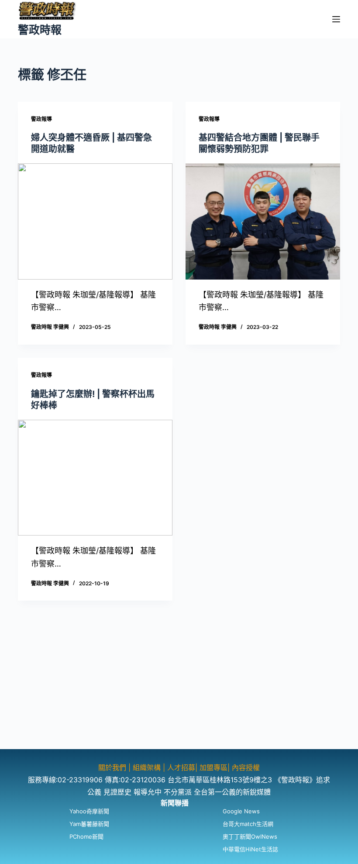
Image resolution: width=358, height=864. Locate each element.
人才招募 (181, 767)
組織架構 (147, 767)
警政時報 (40, 29)
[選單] (336, 19)
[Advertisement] (179, 688)
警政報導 (41, 119)
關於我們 (113, 767)
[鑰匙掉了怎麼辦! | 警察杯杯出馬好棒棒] (95, 478)
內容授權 (246, 767)
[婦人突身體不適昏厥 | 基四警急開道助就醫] (95, 221)
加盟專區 (213, 767)
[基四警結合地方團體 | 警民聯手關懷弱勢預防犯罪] (263, 221)
